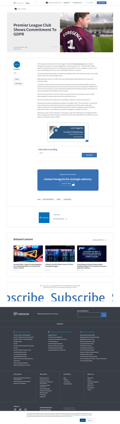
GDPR (91, 86)
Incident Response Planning (55, 348)
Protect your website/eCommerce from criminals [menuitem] (22, 378)
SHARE (17, 79)
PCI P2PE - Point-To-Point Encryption (23, 339)
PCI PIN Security (18, 341)
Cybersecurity (67, 199)
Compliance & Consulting (23, 332)
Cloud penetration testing (86, 343)
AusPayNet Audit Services (20, 356)
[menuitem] (53, 3)
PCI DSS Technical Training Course (22, 350)
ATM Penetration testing (86, 354)
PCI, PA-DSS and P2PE (48, 199)
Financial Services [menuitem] (44, 380)
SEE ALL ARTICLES (98, 240)
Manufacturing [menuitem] (44, 392)
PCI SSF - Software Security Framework (23, 337)
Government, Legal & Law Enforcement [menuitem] (46, 382)
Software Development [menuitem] (46, 390)
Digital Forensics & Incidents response (61, 332)
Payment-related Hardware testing (89, 352)
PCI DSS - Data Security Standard (22, 335)
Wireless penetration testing (87, 341)
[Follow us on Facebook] (15, 409)
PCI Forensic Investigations (55, 337)
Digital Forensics (52, 335)
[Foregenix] (18, 3)
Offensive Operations (89, 332)
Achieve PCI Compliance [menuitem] (20, 383)
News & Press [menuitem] (90, 388)
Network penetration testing (87, 335)
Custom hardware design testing (88, 356)
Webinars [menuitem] (66, 380)
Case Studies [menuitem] (67, 382)
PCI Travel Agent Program (20, 354)
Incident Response (53, 341)
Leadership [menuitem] (90, 384)
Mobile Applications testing (87, 339)
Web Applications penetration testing (89, 337)
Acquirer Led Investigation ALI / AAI (57, 339)
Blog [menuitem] (65, 378)
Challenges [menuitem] (17, 374)
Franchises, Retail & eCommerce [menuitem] (45, 386)
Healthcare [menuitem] (43, 396)
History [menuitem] (89, 380)
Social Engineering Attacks (87, 348)
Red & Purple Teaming (86, 345)
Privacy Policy (69, 416)
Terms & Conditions (45, 410)
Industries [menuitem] (43, 374)
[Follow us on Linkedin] (20, 409)
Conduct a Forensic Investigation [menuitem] (22, 381)
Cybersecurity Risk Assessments (22, 365)
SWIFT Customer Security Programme (23, 358)
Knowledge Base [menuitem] (68, 384)
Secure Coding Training (86, 360)
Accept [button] (82, 420)
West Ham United (79, 64)
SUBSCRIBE (101, 2)
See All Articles (58, 219)
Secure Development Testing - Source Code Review (93, 358)
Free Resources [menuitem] (77, 2)
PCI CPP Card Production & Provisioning (24, 345)
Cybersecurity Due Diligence (21, 363)
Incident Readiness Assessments (56, 350)
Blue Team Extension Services (56, 345)
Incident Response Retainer (55, 343)
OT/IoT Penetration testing (87, 350)
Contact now (66, 183)
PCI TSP (15, 348)
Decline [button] (89, 420)
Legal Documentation (46, 407)
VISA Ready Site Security (20, 352)
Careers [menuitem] (89, 390)
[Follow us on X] (25, 409)
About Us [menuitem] (90, 374)
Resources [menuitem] (67, 374)
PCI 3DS (15, 343)
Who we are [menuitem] (90, 378)
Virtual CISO (17, 360)
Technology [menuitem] (43, 394)
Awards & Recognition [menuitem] (93, 382)
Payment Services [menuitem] (44, 378)
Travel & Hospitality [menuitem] (45, 389)
